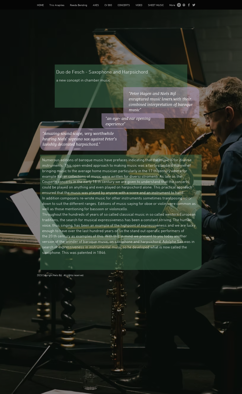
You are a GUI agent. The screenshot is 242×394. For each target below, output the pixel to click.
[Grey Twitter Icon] (194, 5)
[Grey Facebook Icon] (189, 5)
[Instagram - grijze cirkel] (179, 5)
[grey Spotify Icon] (184, 5)
